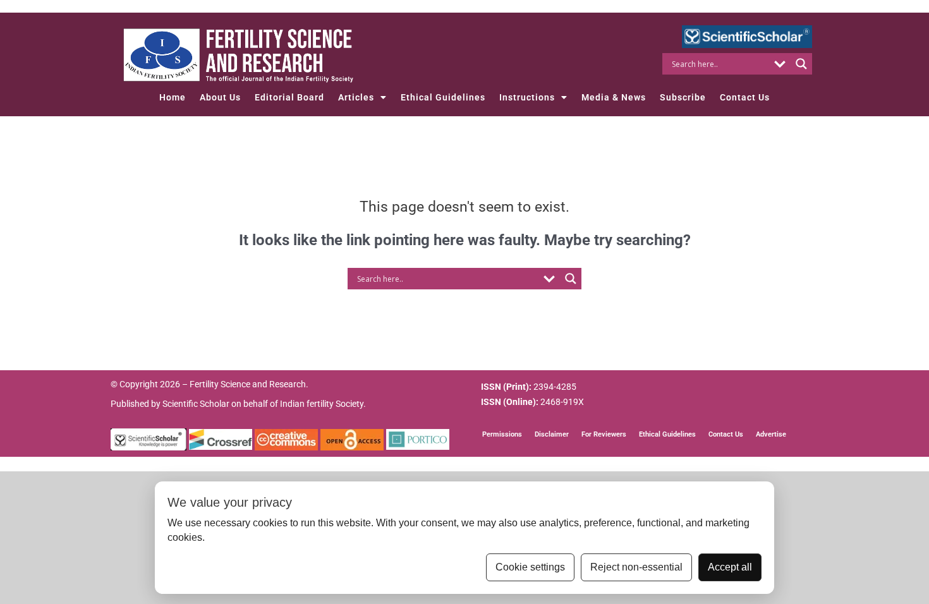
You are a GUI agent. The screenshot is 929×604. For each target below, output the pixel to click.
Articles (356, 97)
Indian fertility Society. (323, 404)
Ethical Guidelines (443, 97)
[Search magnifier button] (801, 64)
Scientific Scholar (195, 404)
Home (172, 97)
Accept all (730, 567)
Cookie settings (530, 567)
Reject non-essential (636, 567)
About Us (220, 97)
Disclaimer (552, 434)
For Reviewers (603, 434)
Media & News (613, 97)
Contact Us (745, 97)
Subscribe (683, 97)
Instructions (527, 97)
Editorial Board (289, 97)
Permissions (502, 434)
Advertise (771, 434)
